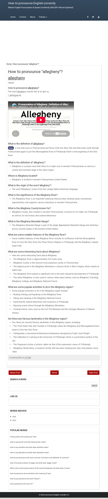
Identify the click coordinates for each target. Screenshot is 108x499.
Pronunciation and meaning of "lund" (23, 437)
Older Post (93, 373)
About (32, 17)
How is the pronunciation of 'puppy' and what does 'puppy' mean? (33, 463)
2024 (14, 420)
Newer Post (15, 373)
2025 (14, 417)
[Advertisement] (54, 41)
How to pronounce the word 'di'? (21, 484)
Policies (42, 17)
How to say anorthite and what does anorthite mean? (29, 447)
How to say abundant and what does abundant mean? (29, 453)
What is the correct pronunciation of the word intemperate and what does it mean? (40, 468)
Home (13, 17)
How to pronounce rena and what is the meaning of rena (30, 473)
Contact (22, 17)
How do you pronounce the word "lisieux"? (25, 479)
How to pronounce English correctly (31, 3)
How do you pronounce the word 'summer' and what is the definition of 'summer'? (39, 458)
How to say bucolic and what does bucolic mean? (28, 442)
